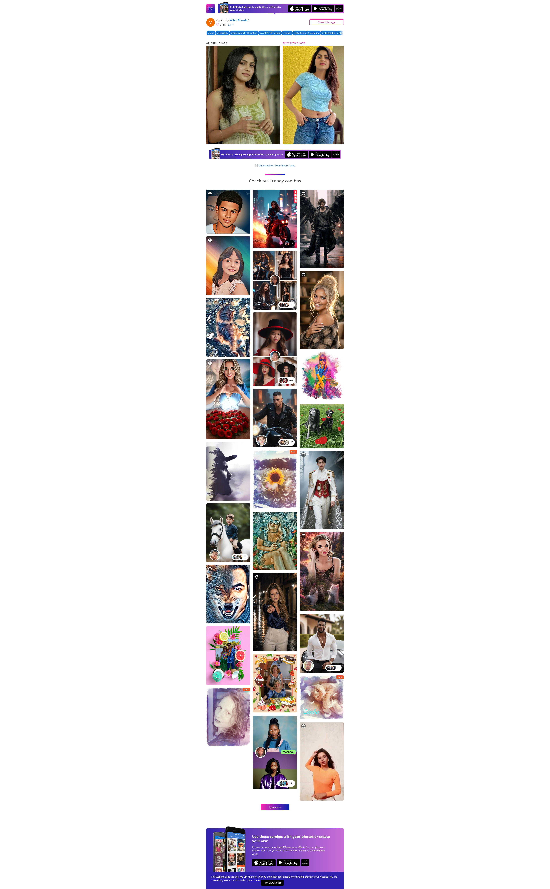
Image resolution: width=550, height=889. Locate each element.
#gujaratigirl (238, 33)
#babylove (222, 33)
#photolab (300, 33)
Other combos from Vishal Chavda (276, 165)
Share (326, 22)
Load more (275, 807)
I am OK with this (272, 882)
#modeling (314, 33)
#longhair (251, 33)
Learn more (254, 880)
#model (287, 33)
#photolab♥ (328, 33)
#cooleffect (266, 33)
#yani (211, 33)
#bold (277, 33)
